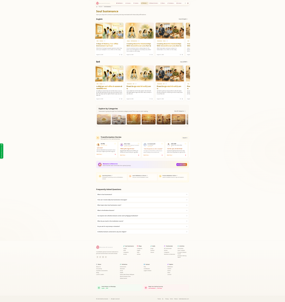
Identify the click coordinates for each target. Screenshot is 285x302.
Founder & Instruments (102, 270)
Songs (151, 248)
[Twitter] (100, 257)
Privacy (167, 299)
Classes (152, 252)
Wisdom (100, 6)
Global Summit (123, 278)
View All (185, 137)
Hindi (124, 250)
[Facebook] (97, 257)
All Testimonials (168, 248)
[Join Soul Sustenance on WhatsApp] (188, 3)
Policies (176, 299)
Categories (126, 252)
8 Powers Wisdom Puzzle (182, 253)
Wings (97, 272)
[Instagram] (103, 257)
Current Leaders (100, 274)
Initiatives (124, 264)
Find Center (159, 288)
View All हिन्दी (183, 62)
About (99, 264)
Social (121, 270)
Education (122, 268)
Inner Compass (181, 250)
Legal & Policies (147, 270)
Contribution (147, 268)
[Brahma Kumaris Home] (103, 3)
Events (169, 270)
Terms (171, 299)
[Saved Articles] (185, 3)
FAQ (145, 266)
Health (121, 272)
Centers (169, 268)
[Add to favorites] (119, 54)
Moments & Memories (169, 254)
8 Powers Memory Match (182, 256)
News (168, 272)
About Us (98, 266)
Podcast (152, 250)
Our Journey (99, 268)
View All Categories (179, 111)
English (125, 248)
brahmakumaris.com (184, 299)
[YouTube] (106, 257)
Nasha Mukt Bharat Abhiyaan (127, 274)
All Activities (180, 248)
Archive (125, 254)
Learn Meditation (152, 288)
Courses (169, 274)
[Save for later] (121, 54)
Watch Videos (182, 164)
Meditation (170, 266)
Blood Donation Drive (125, 276)
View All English (183, 19)
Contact (147, 264)
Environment (123, 266)
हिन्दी (107, 288)
